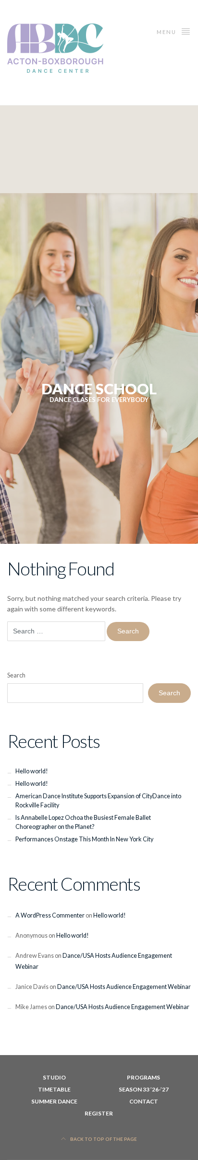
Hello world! (31, 771)
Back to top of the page (103, 1139)
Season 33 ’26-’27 (144, 1089)
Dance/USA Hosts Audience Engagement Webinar (124, 986)
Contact (143, 1101)
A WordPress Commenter (50, 915)
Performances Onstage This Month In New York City (84, 839)
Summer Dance (54, 1101)
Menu (167, 32)
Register (99, 1113)
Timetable (54, 1089)
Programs (143, 1077)
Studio (54, 1077)
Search (16, 675)
